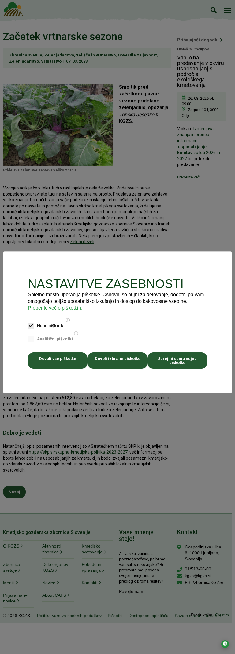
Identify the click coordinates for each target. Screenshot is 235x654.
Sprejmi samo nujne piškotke (177, 360)
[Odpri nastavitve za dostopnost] (225, 644)
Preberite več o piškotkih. (55, 308)
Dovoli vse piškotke (57, 358)
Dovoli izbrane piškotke (117, 358)
